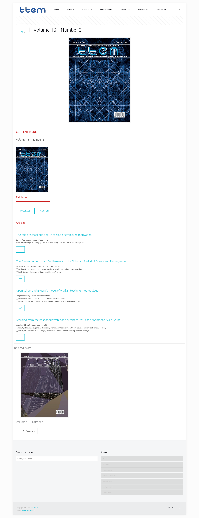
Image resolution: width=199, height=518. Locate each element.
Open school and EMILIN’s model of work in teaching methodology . (58, 290)
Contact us (107, 493)
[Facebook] (169, 507)
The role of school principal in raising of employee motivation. (54, 234)
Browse (106, 464)
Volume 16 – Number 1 (30, 421)
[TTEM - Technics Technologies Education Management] (32, 9)
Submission (107, 481)
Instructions (107, 470)
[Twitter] (172, 507)
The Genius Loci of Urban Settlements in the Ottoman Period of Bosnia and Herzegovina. (71, 261)
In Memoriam (108, 487)
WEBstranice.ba (28, 510)
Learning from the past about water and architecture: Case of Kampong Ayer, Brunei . (69, 319)
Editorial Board (109, 475)
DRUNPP (34, 508)
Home (105, 458)
